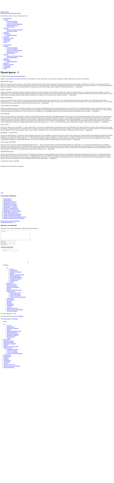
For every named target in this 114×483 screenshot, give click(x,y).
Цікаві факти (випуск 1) (10, 201)
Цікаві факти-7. (8, 198)
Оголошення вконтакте (16, 277)
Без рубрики (10, 283)
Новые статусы (11, 27)
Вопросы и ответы (9, 38)
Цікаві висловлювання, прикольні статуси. (15, 217)
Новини (12, 273)
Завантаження (13, 270)
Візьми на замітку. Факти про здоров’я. (14, 218)
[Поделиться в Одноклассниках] (59, 179)
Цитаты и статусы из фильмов (15, 29)
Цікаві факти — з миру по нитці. (12, 211)
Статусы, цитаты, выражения (14, 24)
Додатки (12, 269)
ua (7, 267)
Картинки (6, 36)
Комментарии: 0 (21, 76)
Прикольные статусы (12, 25)
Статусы (6, 20)
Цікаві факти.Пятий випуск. (11, 212)
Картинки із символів (15, 272)
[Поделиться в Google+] (83, 179)
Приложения (7, 39)
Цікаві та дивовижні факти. (11, 208)
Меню (2, 11)
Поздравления (7, 18)
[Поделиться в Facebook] (12, 179)
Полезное (9, 301)
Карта (5, 42)
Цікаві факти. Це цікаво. (10, 204)
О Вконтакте (7, 33)
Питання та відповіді (15, 278)
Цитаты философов (12, 31)
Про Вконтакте (14, 280)
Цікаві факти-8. (8, 200)
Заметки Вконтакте (12, 35)
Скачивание (7, 40)
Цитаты (6, 28)
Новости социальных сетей (14, 290)
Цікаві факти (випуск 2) (10, 203)
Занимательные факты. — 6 (8, 222)
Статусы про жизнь (12, 21)
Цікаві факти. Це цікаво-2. (11, 205)
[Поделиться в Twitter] (12, 191)
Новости (9, 288)
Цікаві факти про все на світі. (11, 210)
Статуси (12, 281)
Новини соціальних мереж (17, 274)
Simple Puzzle (6, 318)
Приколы (6, 32)
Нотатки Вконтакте (12, 76)
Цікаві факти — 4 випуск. (10, 207)
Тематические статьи (12, 308)
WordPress (20, 316)
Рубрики (6, 11)
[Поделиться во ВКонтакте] (36, 179)
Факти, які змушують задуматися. (12, 214)
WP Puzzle (15, 318)
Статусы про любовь (12, 22)
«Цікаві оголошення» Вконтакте (12, 215)
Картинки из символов (13, 287)
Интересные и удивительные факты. (10, 221)
